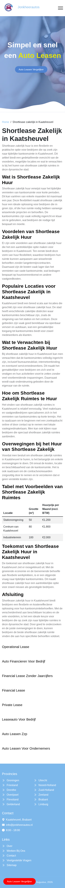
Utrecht (42, 780)
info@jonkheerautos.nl (19, 824)
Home (5, 122)
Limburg (43, 804)
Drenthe (11, 790)
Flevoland (12, 799)
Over (9, 846)
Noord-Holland (47, 785)
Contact (11, 855)
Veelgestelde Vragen (18, 860)
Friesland (12, 785)
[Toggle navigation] (60, 8)
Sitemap (11, 865)
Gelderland (13, 804)
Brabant (43, 799)
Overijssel (12, 794)
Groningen (12, 780)
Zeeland (43, 794)
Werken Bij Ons (15, 850)
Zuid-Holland (46, 790)
